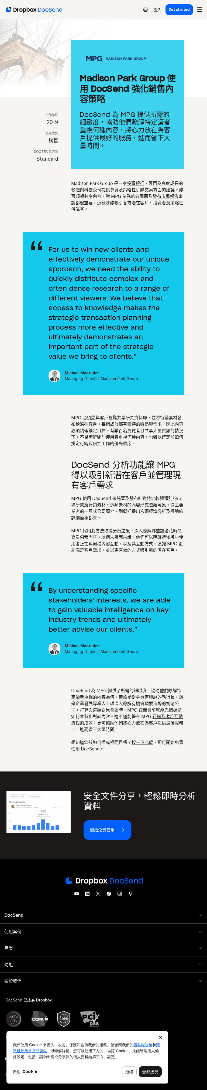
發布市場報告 (165, 196)
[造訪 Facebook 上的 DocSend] (109, 895)
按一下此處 (142, 742)
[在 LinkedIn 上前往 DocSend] (87, 895)
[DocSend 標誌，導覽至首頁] (33, 9)
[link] (158, 9)
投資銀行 (135, 183)
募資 (140, 697)
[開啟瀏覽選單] (199, 9)
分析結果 (121, 530)
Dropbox (44, 1000)
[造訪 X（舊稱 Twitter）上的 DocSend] (98, 895)
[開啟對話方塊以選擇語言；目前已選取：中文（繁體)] (145, 9)
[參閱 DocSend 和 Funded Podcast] (130, 895)
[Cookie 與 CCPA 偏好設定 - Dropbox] (87, 1057)
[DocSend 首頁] (103, 881)
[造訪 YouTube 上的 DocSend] (76, 895)
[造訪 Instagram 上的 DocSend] (120, 895)
